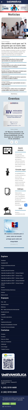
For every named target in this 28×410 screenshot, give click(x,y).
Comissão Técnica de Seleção (8, 327)
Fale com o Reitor (5, 339)
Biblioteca (3, 307)
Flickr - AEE (3, 302)
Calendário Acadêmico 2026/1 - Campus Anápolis (12, 273)
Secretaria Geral (4, 304)
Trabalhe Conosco (5, 349)
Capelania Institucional (6, 322)
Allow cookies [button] (6, 403)
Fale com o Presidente (6, 341)
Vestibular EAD (4, 263)
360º (2, 319)
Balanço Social (4, 295)
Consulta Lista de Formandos (7, 270)
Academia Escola (5, 312)
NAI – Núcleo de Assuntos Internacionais (10, 309)
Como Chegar (4, 346)
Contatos (3, 334)
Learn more (20, 399)
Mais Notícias (14, 93)
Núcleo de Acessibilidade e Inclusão (9, 324)
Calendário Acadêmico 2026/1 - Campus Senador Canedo (12, 284)
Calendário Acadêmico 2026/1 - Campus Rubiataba (12, 280)
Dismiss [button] (13, 403)
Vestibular (3, 260)
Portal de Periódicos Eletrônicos (8, 289)
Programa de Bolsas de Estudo (8, 265)
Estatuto (3, 292)
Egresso (3, 287)
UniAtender (3, 344)
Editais (2, 268)
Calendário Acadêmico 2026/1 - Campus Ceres (11, 275)
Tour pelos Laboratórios (6, 317)
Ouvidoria (3, 336)
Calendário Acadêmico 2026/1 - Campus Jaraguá (12, 278)
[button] (6, 406)
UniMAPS (3, 314)
